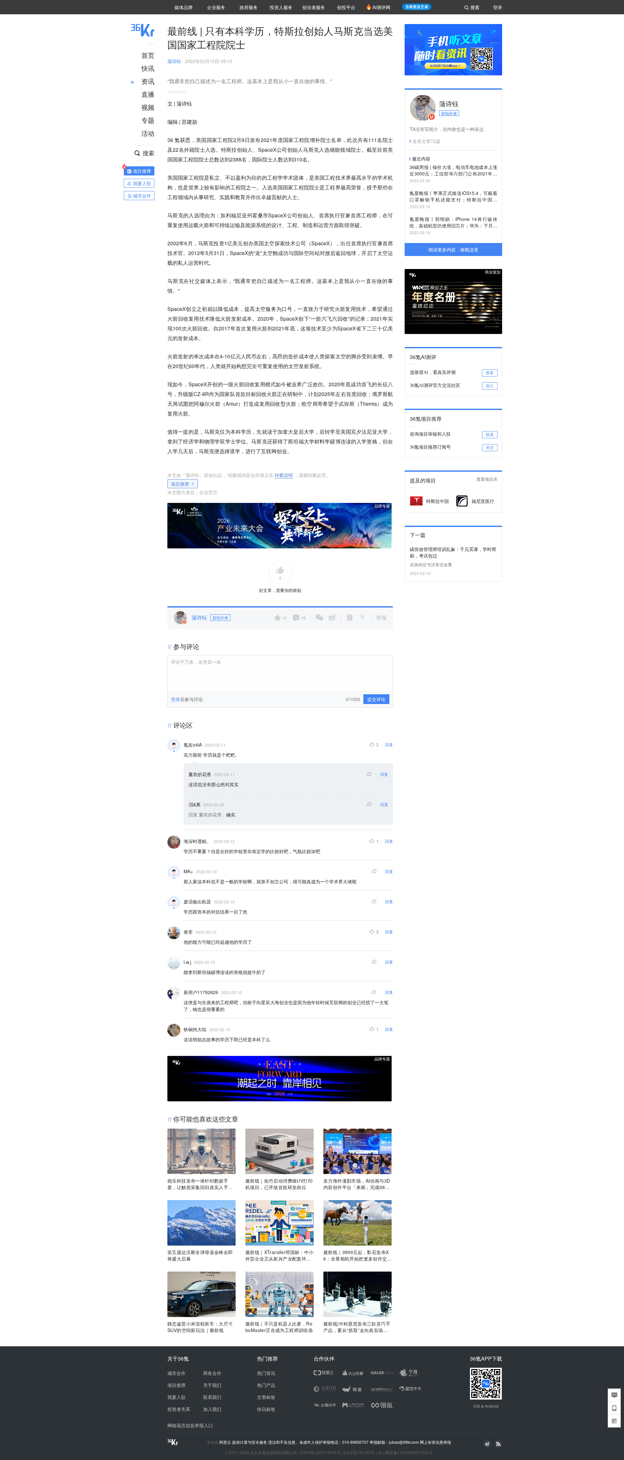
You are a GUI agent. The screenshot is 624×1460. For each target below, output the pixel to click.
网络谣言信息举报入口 (190, 1425)
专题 (147, 120)
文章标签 (266, 1397)
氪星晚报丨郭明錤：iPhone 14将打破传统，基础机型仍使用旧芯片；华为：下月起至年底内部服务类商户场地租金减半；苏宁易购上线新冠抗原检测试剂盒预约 (453, 223)
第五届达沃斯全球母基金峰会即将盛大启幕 (200, 1255)
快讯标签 (266, 1409)
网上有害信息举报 (435, 1442)
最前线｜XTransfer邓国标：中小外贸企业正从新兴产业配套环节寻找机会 (279, 1255)
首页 (147, 55)
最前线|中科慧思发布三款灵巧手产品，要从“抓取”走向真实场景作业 (356, 1326)
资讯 (147, 81)
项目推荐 (180, 483)
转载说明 (284, 475)
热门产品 (266, 1385)
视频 (147, 107)
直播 (147, 94)
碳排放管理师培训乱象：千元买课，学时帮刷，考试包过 (453, 552)
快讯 (147, 68)
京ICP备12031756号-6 (320, 1452)
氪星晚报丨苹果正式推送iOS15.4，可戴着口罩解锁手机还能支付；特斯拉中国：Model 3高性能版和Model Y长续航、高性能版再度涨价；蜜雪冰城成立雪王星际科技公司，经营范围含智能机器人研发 (453, 197)
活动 (147, 133)
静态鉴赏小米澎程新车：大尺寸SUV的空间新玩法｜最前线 (200, 1326)
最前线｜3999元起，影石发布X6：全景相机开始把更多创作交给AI (357, 1255)
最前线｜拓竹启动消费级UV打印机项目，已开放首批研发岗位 (279, 1183)
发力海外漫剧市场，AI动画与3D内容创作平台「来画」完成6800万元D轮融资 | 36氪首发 (356, 1183)
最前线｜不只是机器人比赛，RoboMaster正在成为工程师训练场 (279, 1326)
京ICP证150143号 (359, 1452)
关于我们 (212, 1385)
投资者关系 (178, 1409)
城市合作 (176, 1373)
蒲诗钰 (174, 61)
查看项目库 (487, 479)
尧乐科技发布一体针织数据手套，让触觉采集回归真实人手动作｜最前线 (200, 1183)
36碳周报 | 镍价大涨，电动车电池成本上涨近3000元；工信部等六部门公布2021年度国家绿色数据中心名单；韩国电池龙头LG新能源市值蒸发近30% (453, 171)
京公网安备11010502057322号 (405, 1452)
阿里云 (225, 1442)
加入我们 (212, 1409)
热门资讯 (266, 1373)
